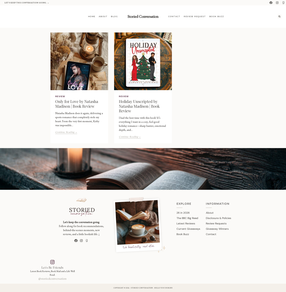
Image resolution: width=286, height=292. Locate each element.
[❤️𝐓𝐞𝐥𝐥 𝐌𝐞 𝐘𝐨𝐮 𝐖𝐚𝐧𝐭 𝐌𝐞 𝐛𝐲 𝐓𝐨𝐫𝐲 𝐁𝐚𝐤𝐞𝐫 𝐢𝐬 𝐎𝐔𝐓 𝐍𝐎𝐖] (248, 269)
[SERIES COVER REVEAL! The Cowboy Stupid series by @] (218, 269)
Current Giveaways (188, 229)
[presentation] (79, 61)
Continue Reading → (66, 132)
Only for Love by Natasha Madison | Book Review (76, 104)
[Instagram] (277, 2)
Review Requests (216, 223)
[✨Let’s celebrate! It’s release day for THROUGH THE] (100, 269)
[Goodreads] (283, 2)
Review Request (195, 16)
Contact (174, 16)
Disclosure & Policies (218, 218)
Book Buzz (216, 16)
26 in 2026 (183, 213)
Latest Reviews (186, 223)
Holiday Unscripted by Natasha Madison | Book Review (139, 106)
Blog (114, 16)
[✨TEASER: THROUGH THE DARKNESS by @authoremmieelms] (159, 269)
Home (91, 16)
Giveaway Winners (217, 229)
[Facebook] (271, 2)
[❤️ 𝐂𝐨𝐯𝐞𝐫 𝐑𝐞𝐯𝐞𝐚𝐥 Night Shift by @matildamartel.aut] (189, 269)
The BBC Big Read (187, 218)
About (103, 16)
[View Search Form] (279, 16)
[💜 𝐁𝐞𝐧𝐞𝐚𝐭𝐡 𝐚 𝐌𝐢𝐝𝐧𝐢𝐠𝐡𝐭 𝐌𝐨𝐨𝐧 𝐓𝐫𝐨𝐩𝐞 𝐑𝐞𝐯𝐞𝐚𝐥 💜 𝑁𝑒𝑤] (129, 269)
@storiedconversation (52, 279)
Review (60, 96)
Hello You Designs (163, 288)
